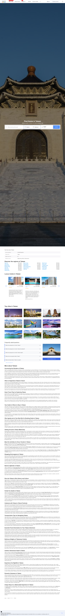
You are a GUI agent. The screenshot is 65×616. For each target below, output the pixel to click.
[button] (23, 345)
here (7, 614)
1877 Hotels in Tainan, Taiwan (10, 328)
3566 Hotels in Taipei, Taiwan (10, 317)
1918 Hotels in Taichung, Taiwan (29, 317)
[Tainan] (14, 323)
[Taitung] (14, 334)
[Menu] (39, 1)
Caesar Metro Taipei (27, 286)
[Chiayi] (52, 334)
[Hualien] (33, 334)
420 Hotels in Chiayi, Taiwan (48, 339)
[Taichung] (33, 312)
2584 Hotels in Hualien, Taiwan (29, 339)
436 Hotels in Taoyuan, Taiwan (48, 328)
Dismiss (62, 613)
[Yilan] (33, 323)
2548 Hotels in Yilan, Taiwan (29, 328)
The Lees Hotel (11, 285)
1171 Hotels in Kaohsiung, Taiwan (49, 317)
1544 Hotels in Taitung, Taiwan (10, 339)
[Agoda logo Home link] (4, 1)
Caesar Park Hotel (45, 285)
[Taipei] (14, 312)
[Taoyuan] (52, 323)
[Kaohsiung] (52, 312)
